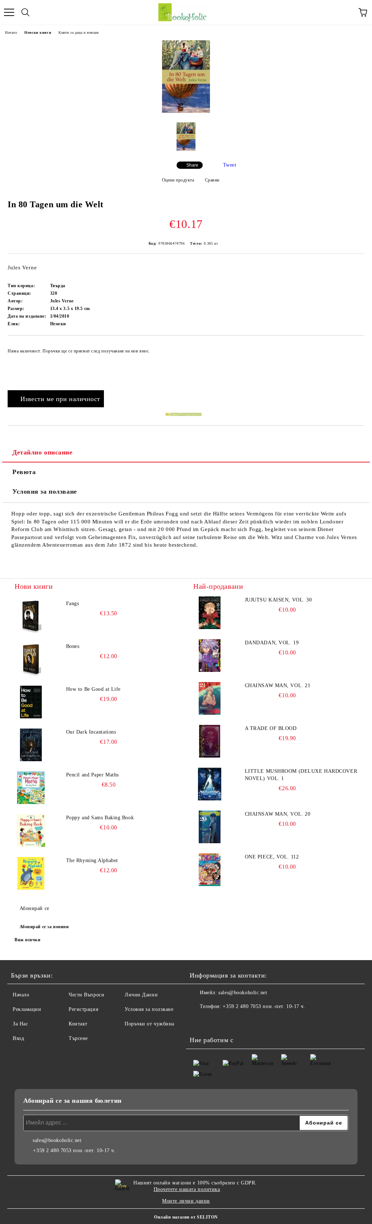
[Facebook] (199, 1021)
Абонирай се (34, 908)
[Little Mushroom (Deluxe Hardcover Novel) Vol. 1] (209, 784)
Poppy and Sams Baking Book (100, 817)
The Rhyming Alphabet (92, 860)
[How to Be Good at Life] (31, 702)
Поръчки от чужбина (149, 1024)
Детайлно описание (42, 452)
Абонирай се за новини (44, 926)
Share (192, 165)
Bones (73, 646)
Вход (18, 1038)
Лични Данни (141, 994)
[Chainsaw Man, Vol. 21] (209, 698)
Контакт (78, 1024)
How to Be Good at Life (93, 689)
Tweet (229, 165)
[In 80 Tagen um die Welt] (186, 111)
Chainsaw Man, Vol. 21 (278, 685)
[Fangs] (31, 616)
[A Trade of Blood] (209, 741)
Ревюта (24, 472)
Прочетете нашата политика (187, 1189)
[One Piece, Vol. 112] (209, 869)
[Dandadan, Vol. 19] (209, 655)
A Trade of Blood (271, 728)
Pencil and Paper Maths (92, 775)
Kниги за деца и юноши (78, 32)
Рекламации (27, 1009)
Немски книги (37, 32)
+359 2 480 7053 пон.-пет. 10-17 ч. (264, 1006)
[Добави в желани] (354, 347)
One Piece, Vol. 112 (272, 857)
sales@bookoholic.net (242, 992)
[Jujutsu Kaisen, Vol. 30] (209, 612)
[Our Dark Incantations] (31, 745)
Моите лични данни (186, 1201)
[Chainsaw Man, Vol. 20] (209, 827)
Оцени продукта (178, 180)
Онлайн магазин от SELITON (186, 1217)
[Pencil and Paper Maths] (31, 787)
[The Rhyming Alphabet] (31, 873)
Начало (11, 32)
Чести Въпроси (86, 994)
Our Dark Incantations (91, 732)
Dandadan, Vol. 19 (272, 642)
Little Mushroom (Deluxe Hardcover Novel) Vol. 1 (301, 774)
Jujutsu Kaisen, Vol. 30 (278, 600)
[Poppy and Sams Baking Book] (31, 830)
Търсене (78, 1038)
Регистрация (83, 1009)
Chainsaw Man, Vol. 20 (278, 814)
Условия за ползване (44, 491)
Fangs (72, 603)
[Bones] (31, 659)
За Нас (20, 1024)
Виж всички (28, 939)
